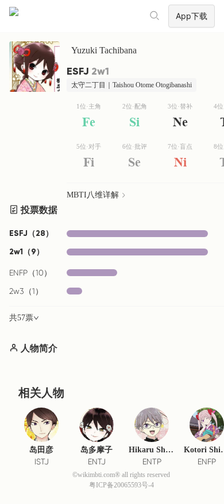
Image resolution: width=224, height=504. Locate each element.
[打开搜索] (155, 16)
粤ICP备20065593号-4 (121, 485)
